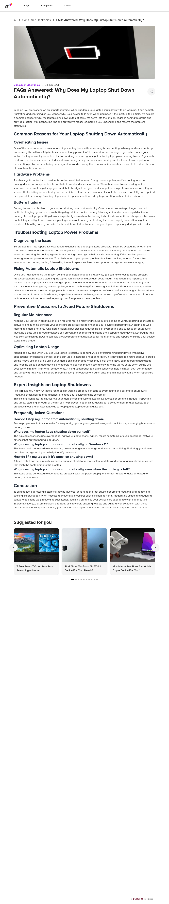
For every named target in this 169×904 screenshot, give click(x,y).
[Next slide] (155, 547)
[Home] (15, 20)
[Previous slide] (14, 547)
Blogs (26, 5)
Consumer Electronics (36, 20)
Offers (68, 5)
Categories (47, 5)
